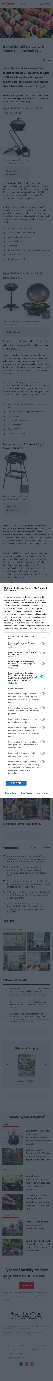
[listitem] (26, 637)
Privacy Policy (42, 793)
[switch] (42, 643)
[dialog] (26, 690)
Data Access (26, 793)
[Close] (47, 588)
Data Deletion (11, 793)
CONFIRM (16, 783)
